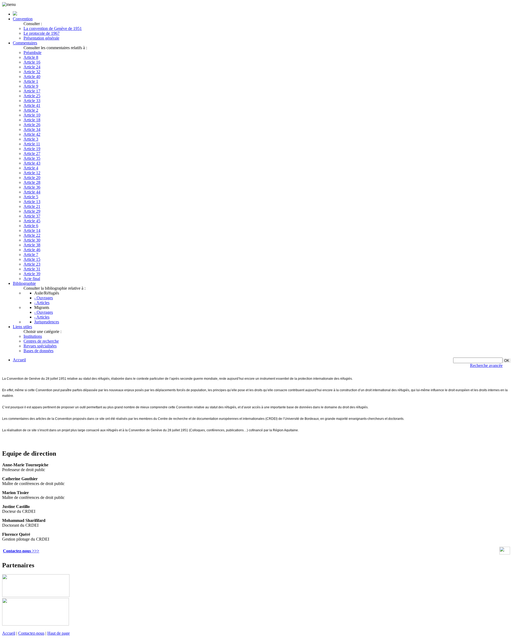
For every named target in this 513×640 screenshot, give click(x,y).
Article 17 (32, 91)
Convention (23, 19)
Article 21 (32, 206)
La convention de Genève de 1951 (53, 28)
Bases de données (38, 350)
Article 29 (32, 211)
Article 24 (32, 67)
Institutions (33, 336)
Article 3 (31, 139)
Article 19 (32, 148)
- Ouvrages (43, 298)
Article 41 (32, 105)
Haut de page (58, 633)
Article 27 (32, 153)
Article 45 (32, 221)
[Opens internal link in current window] (504, 553)
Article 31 (32, 269)
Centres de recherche (41, 341)
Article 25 (32, 96)
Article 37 (32, 216)
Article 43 (32, 163)
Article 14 (32, 230)
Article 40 (32, 76)
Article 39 (32, 273)
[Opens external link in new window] (35, 595)
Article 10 (32, 115)
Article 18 (32, 120)
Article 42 (32, 134)
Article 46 (32, 249)
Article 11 (32, 144)
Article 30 (32, 240)
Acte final (32, 278)
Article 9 (31, 86)
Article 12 (32, 172)
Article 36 (32, 187)
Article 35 (32, 158)
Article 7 (31, 254)
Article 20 (32, 177)
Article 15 (32, 259)
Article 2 (31, 110)
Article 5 (31, 197)
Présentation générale (41, 38)
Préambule (32, 52)
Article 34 (32, 129)
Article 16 (32, 62)
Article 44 (32, 192)
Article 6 (31, 225)
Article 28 (32, 182)
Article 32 (32, 71)
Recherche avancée (486, 365)
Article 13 (32, 201)
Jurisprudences (46, 322)
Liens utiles (22, 326)
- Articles (41, 302)
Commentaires (25, 43)
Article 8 (31, 57)
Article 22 (32, 235)
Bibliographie (24, 283)
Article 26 (32, 124)
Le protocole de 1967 (42, 33)
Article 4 (31, 168)
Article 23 (32, 264)
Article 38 (32, 245)
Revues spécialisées (40, 346)
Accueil (19, 360)
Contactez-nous (31, 633)
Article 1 (31, 81)
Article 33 (32, 100)
